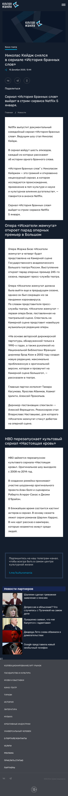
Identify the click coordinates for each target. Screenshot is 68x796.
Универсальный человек (17, 731)
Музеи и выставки (14, 680)
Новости (22, 112)
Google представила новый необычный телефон (39, 646)
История (9, 702)
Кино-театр (10, 687)
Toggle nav (64, 5)
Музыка (8, 716)
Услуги (8, 746)
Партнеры (9, 767)
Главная (9, 112)
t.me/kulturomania (20, 572)
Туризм (8, 695)
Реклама (9, 753)
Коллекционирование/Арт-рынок (22, 665)
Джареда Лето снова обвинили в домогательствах (42, 634)
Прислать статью (13, 760)
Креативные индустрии (17, 724)
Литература (10, 709)
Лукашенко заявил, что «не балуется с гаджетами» (39, 621)
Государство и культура (17, 673)
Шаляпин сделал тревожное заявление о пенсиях (40, 596)
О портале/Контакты (15, 738)
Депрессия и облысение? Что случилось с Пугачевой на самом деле (43, 610)
